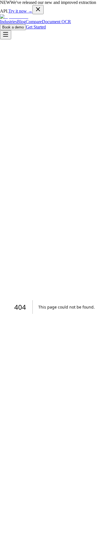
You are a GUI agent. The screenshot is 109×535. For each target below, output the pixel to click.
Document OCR (56, 21)
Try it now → (20, 11)
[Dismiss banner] (38, 9)
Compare (34, 21)
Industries (8, 21)
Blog (21, 21)
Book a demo (13, 27)
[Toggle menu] (5, 34)
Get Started (36, 27)
